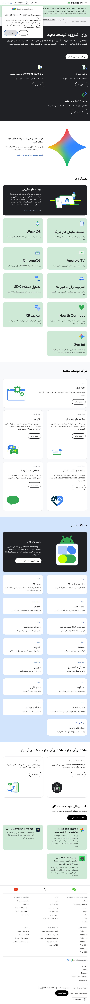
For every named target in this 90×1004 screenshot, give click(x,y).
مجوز (74, 988)
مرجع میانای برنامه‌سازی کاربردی (49, 938)
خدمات (81, 647)
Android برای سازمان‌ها (80, 904)
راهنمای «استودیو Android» (49, 931)
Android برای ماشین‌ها (22, 911)
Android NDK (53, 945)
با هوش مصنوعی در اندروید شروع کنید (30, 155)
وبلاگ (85, 918)
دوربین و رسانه (54, 911)
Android (84, 901)
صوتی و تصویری (76, 667)
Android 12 (83, 949)
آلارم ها (37, 647)
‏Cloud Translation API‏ (46, 20)
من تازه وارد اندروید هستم (77, 57)
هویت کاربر (79, 606)
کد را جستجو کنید (79, 112)
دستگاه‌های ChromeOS (22, 908)
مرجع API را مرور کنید (76, 100)
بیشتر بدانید (79, 402)
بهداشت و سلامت (53, 908)
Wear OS (26, 904)
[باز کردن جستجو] (36, 2)
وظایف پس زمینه (32, 626)
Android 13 (83, 945)
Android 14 (83, 942)
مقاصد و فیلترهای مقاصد (72, 626)
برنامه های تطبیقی (31, 189)
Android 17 (83, 931)
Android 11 (83, 952)
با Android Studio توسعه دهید (26, 73)
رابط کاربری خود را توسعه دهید (28, 561)
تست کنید (35, 774)
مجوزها (37, 583)
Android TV (25, 915)
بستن (23, 33)
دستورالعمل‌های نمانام (65, 988)
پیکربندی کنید (78, 774)
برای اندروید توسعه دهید (67, 34)
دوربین (37, 667)
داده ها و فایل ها (76, 583)
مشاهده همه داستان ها (77, 818)
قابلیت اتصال (78, 707)
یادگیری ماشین (54, 904)
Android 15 (83, 938)
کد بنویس (38, 85)
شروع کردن (11, 33)
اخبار (86, 915)
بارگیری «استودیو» (52, 942)
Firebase (84, 973)
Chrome (84, 969)
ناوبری (37, 606)
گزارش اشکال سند (24, 935)
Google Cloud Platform (79, 976)
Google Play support (22, 938)
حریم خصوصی (54, 915)
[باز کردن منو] (85, 2)
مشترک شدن (62, 993)
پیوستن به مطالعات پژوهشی (21, 942)
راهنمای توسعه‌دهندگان (52, 935)
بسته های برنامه (77, 727)
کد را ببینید (81, 85)
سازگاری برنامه (33, 707)
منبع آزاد (85, 911)
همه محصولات (83, 980)
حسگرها (81, 687)
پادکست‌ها (84, 922)
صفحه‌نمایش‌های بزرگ (23, 901)
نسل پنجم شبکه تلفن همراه (50, 918)
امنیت (85, 908)
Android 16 (83, 935)
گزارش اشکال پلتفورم (23, 931)
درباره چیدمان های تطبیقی (32, 210)
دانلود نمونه (81, 73)
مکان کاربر (35, 687)
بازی (57, 901)
